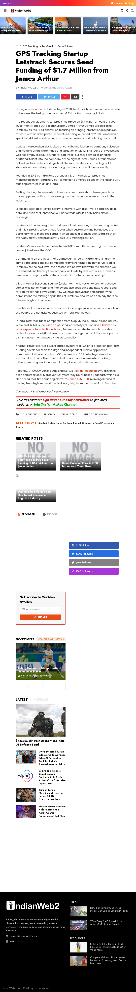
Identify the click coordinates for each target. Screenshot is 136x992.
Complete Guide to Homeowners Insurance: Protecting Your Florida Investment (108, 960)
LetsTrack (47, 46)
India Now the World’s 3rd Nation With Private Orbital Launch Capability (96, 32)
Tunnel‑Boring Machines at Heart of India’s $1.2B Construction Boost (51, 794)
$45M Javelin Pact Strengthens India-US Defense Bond (41, 743)
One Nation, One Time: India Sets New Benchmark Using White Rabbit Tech (68, 32)
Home (6, 3)
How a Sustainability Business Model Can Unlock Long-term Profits (109, 909)
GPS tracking (30, 46)
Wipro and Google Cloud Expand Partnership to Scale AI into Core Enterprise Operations (52, 777)
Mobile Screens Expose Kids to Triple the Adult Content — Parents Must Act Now (52, 811)
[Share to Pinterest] (65, 96)
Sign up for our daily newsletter (65, 400)
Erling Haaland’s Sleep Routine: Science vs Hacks (39, 669)
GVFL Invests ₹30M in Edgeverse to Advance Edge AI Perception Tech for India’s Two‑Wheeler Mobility (52, 758)
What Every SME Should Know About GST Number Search (106, 922)
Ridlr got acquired (85, 371)
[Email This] (75, 96)
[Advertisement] (41, 557)
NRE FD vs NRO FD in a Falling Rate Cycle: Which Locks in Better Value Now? (108, 947)
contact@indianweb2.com (23, 936)
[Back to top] (128, 984)
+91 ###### (16, 941)
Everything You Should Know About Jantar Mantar (123, 30)
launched (37, 109)
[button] (6, 3)
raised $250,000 (78, 379)
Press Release (65, 46)
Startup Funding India (96, 414)
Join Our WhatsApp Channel (55, 404)
